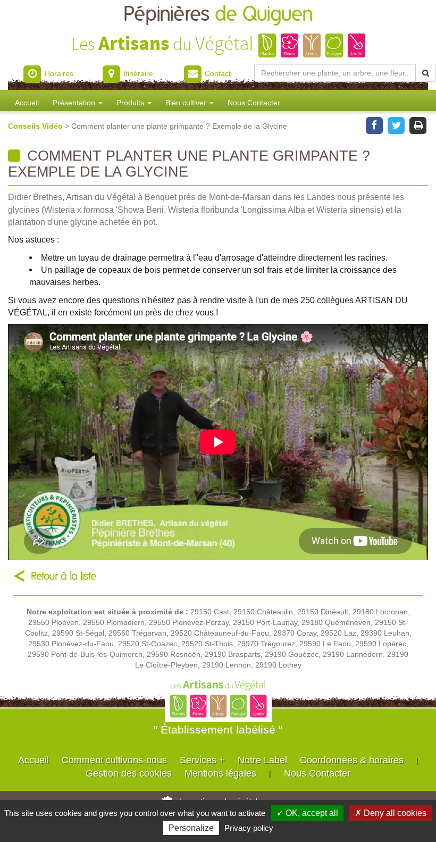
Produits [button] (131, 102)
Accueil (27, 102)
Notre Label (262, 760)
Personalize (191, 827)
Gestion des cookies (129, 773)
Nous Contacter (254, 102)
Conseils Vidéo (36, 126)
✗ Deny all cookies (390, 813)
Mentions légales (220, 773)
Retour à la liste (63, 576)
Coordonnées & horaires (352, 760)
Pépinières (218, 14)
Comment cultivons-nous (114, 760)
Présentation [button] (75, 102)
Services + (202, 760)
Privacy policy (248, 827)
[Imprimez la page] (418, 124)
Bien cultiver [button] (186, 102)
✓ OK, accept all (307, 813)
